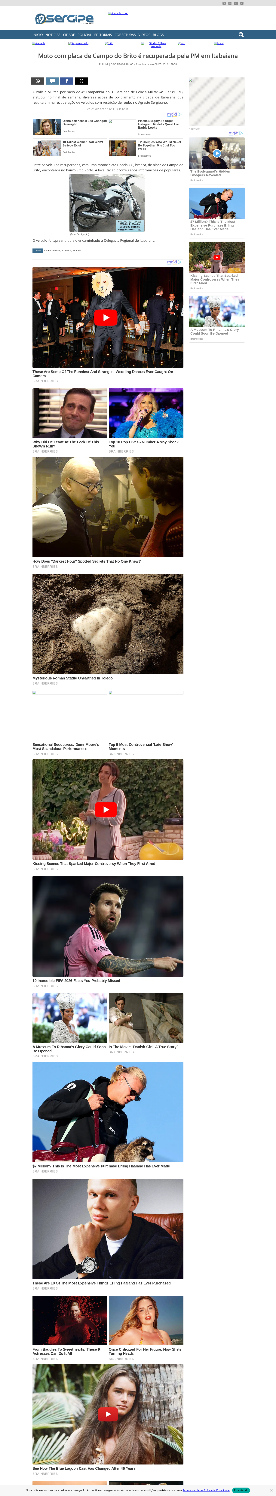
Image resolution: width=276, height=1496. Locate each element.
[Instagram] (230, 3)
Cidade (69, 34)
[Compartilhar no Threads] (81, 81)
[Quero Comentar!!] (52, 81)
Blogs (158, 34)
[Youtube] (236, 3)
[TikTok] (242, 3)
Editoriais (103, 34)
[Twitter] (224, 3)
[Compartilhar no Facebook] (66, 81)
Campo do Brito (52, 250)
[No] (271, 1490)
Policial (85, 34)
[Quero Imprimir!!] (37, 81)
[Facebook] (218, 3)
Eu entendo (241, 1490)
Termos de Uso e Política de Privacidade (206, 1490)
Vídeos (144, 34)
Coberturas (125, 34)
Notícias (52, 34)
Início (38, 34)
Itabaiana (66, 250)
